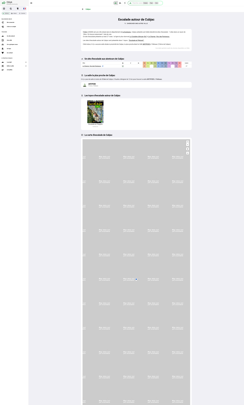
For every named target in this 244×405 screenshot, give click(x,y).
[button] (4, 8)
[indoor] (120, 3)
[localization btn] (17, 8)
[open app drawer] (31, 3)
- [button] (187, 144)
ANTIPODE (146, 44)
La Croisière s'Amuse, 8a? (138, 36)
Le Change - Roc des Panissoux (159, 36)
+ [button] (187, 142)
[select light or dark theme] (11, 8)
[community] (125, 3)
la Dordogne (126, 32)
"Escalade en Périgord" (136, 40)
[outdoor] (115, 3)
